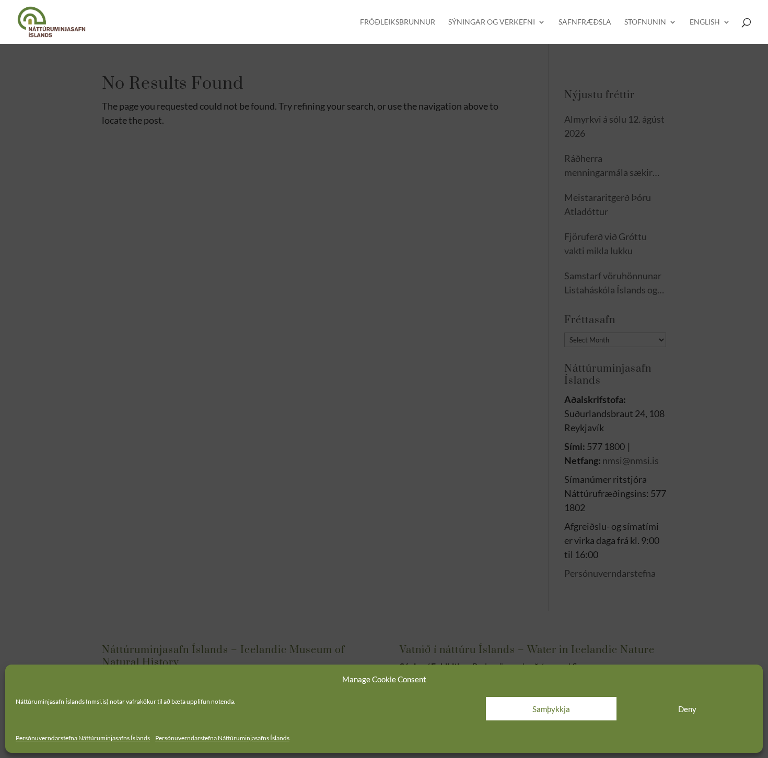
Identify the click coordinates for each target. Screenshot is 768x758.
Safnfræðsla (584, 22)
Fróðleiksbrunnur (397, 22)
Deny (687, 709)
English (705, 22)
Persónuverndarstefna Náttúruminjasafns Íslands (83, 738)
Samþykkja (551, 709)
